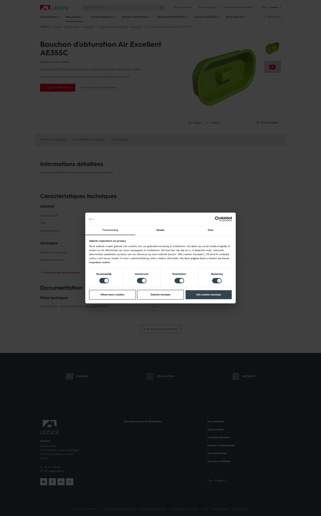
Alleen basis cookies (112, 294)
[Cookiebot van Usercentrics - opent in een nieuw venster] (217, 219)
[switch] (141, 280)
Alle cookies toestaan (208, 294)
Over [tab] (210, 230)
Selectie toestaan (161, 294)
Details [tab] (160, 230)
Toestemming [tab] (110, 230)
